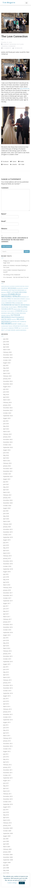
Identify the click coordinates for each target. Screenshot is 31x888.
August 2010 (6, 807)
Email (3, 221)
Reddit (22, 161)
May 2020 (6, 516)
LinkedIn (14, 164)
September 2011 (8, 778)
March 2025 (6, 373)
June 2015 (6, 669)
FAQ (9, 299)
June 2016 (6, 640)
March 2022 (6, 460)
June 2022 (6, 452)
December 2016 (7, 624)
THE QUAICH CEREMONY (7, 328)
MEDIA (9, 313)
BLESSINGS (12, 286)
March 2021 (6, 492)
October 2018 (7, 566)
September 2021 (8, 476)
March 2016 (6, 648)
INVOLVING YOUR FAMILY (9, 307)
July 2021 (5, 482)
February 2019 (7, 556)
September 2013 (8, 719)
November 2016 (8, 627)
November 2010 (8, 799)
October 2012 (7, 749)
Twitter (14, 161)
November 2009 (8, 828)
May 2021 (6, 487)
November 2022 (8, 442)
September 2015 (8, 661)
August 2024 (6, 386)
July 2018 (5, 574)
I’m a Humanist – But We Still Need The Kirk (16, 277)
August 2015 (6, 664)
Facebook (5, 161)
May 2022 (6, 455)
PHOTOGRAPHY (17, 317)
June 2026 (6, 341)
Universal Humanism (8, 46)
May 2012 (6, 759)
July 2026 (5, 339)
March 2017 (6, 616)
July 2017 (5, 606)
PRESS (9, 319)
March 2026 (6, 349)
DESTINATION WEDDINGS (16, 290)
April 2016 (6, 645)
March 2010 (6, 820)
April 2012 (6, 762)
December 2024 (7, 381)
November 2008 (8, 857)
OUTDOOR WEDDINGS (10, 316)
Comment (4, 188)
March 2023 (6, 431)
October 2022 (7, 445)
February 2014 (7, 709)
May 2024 (6, 394)
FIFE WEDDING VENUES (18, 299)
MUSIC (8, 315)
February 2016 (7, 651)
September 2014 (8, 693)
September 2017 (8, 601)
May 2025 (6, 368)
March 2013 (6, 735)
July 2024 (5, 389)
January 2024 (7, 405)
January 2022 (7, 466)
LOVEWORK (18, 311)
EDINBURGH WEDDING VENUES (11, 295)
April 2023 (6, 429)
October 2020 (7, 505)
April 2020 (6, 519)
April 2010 (6, 817)
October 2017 (7, 598)
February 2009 (7, 849)
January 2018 (7, 590)
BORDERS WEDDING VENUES (22, 286)
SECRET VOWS (17, 324)
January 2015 (7, 682)
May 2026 (6, 344)
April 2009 (6, 844)
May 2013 (6, 730)
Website (4, 229)
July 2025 (5, 365)
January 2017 (7, 622)
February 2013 (7, 738)
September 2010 (8, 804)
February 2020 (7, 524)
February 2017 (7, 619)
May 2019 (6, 548)
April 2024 (6, 397)
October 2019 (7, 534)
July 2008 (5, 865)
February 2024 (7, 402)
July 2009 (5, 838)
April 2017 (6, 614)
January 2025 (7, 378)
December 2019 (7, 529)
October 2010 (7, 801)
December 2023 (7, 408)
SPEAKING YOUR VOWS (20, 326)
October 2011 (7, 775)
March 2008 (6, 875)
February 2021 (7, 495)
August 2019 (6, 540)
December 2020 (7, 500)
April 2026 (6, 347)
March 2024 (6, 400)
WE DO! (26, 328)
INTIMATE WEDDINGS (21, 305)
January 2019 (7, 558)
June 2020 (6, 513)
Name (3, 214)
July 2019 (5, 542)
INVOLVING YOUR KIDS (20, 309)
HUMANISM (6, 305)
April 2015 (6, 675)
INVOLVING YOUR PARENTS (7, 311)
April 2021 (6, 489)
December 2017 (7, 593)
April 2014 (6, 704)
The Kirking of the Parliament (11, 274)
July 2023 (5, 421)
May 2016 (6, 643)
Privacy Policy (15, 884)
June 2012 (6, 757)
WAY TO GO (22, 328)
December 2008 (7, 854)
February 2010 (7, 823)
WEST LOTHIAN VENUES (8, 330)
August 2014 (6, 696)
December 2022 (7, 439)
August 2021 (6, 479)
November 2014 (8, 688)
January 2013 (7, 741)
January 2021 (7, 497)
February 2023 (7, 434)
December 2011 (7, 770)
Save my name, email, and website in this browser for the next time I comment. (14, 239)
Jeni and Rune (24, 88)
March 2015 (6, 677)
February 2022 (7, 463)
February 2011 (7, 794)
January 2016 (7, 653)
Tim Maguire (9, 2)
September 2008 (8, 860)
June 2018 (6, 577)
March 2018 (6, 585)
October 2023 (7, 413)
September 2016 (8, 632)
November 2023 (8, 410)
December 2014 (7, 685)
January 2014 (7, 712)
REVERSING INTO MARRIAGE (18, 321)
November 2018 (8, 564)
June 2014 (6, 701)
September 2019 (8, 537)
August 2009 (6, 836)
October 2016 (7, 630)
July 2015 (5, 667)
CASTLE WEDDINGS (8, 288)
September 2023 (8, 415)
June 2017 (6, 608)
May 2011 (6, 786)
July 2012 (5, 754)
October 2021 (7, 474)
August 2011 (6, 780)
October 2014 (7, 690)
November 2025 (8, 357)
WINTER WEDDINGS (21, 330)
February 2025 (7, 376)
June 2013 (6, 727)
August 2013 (6, 722)
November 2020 (8, 503)
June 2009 (6, 841)
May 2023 (6, 426)
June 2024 (6, 392)
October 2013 (7, 717)
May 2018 (6, 579)
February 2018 (7, 587)
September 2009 (8, 833)
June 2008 (6, 868)
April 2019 (6, 550)
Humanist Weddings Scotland (13, 44)
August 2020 (6, 508)
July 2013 (5, 725)
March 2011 (6, 791)
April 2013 (6, 733)
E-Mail (22, 164)
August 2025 (6, 363)
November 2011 (8, 772)
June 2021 (6, 484)
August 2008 (6, 862)
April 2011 (6, 788)
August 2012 (6, 751)
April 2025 (6, 371)
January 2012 (7, 767)
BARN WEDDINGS (5, 286)
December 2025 (7, 355)
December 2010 (7, 796)
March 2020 (6, 521)
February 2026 (7, 352)
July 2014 (5, 698)
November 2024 (8, 384)
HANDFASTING (10, 303)
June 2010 (6, 812)
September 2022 (8, 447)
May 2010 (6, 815)
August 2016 (6, 635)
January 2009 (7, 852)
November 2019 (8, 532)
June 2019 (6, 545)
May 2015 (6, 672)
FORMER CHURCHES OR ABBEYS (15, 301)
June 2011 (6, 783)
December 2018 (7, 561)
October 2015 (7, 659)
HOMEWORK (19, 303)
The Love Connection (14, 36)
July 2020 (5, 511)
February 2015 (7, 680)
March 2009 (6, 846)
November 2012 (8, 746)
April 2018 (6, 582)
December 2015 (7, 656)
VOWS (16, 328)
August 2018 (6, 571)
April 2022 (6, 458)
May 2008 (6, 870)
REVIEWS (6, 323)
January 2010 (7, 825)
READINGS (14, 319)
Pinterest (5, 164)
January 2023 (7, 437)
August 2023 (6, 418)
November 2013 (8, 714)
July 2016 (5, 638)
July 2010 (5, 809)
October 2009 (7, 831)
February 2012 (7, 764)
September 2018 (8, 569)
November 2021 (8, 471)
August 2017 (6, 603)
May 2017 (6, 611)
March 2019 (6, 553)
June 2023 (6, 423)
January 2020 (7, 526)
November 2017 (8, 595)
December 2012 (7, 743)
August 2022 (6, 450)
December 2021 (7, 468)
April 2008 (6, 873)
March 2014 (6, 706)
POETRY (4, 319)
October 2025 (7, 360)
